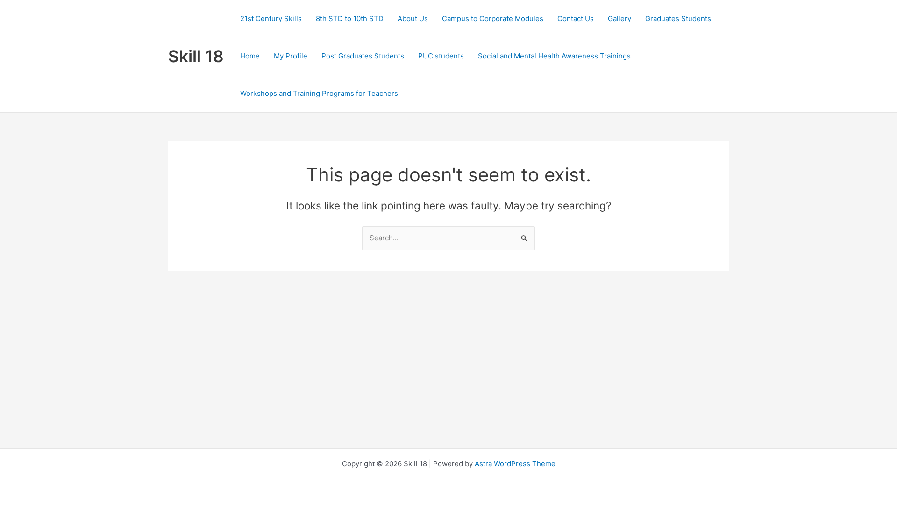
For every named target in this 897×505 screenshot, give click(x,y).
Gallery (619, 18)
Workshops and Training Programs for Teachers (319, 93)
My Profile (290, 55)
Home (250, 55)
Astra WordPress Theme (515, 463)
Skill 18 (196, 56)
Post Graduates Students (362, 55)
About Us (413, 18)
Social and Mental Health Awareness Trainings (554, 55)
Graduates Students (678, 18)
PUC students (441, 55)
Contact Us (575, 18)
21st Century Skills (271, 18)
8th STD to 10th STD (350, 18)
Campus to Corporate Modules (492, 18)
